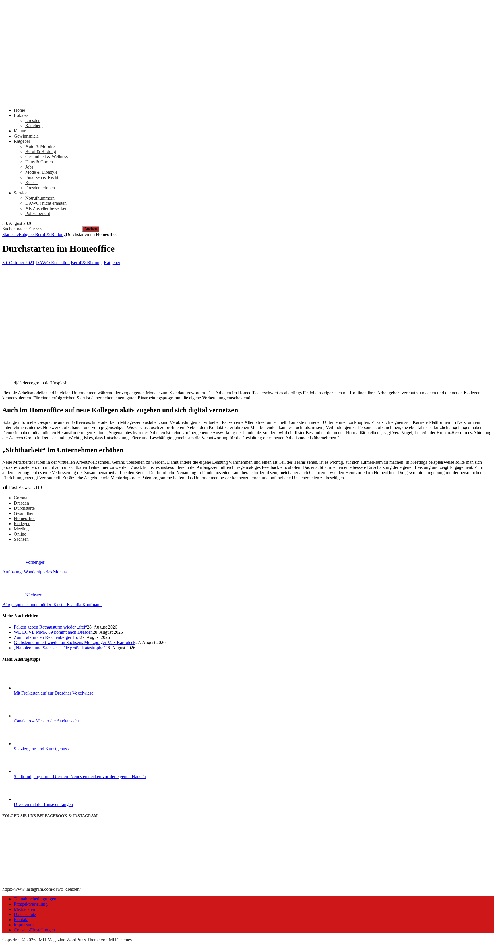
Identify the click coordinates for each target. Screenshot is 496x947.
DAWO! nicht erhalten (46, 203)
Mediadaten (24, 909)
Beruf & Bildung (40, 151)
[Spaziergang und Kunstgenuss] (35, 743)
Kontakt (21, 919)
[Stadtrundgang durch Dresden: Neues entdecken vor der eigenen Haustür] (35, 771)
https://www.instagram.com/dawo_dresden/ (41, 889)
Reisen (31, 182)
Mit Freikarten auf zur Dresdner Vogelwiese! (54, 693)
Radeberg (34, 125)
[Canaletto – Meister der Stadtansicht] (35, 715)
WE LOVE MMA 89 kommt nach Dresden (53, 632)
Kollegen (22, 523)
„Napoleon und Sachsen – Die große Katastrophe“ (59, 647)
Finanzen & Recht (41, 177)
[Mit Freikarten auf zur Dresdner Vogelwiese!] (35, 687)
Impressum (24, 924)
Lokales (21, 115)
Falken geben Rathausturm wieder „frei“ (50, 627)
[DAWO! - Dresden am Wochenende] (217, 100)
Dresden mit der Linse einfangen (43, 804)
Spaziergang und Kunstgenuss (41, 748)
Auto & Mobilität (41, 146)
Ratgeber (22, 141)
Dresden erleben (40, 187)
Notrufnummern (40, 198)
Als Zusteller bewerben (46, 208)
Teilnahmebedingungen (35, 898)
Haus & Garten (39, 161)
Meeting (21, 528)
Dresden (32, 120)
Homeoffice (24, 518)
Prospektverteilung (31, 904)
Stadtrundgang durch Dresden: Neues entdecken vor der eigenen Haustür (80, 776)
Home (19, 110)
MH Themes (120, 939)
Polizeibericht (37, 213)
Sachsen (21, 539)
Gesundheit (24, 513)
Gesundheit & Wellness (46, 156)
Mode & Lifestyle (41, 172)
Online (20, 534)
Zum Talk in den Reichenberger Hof (47, 637)
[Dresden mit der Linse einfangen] (35, 799)
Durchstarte (24, 508)
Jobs (29, 167)
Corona (20, 497)
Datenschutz (25, 914)
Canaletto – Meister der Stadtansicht (46, 720)
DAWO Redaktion (53, 262)
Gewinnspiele (26, 136)
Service (20, 192)
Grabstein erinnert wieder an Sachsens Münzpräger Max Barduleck (74, 642)
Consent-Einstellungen (34, 929)
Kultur (20, 130)
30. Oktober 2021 (18, 262)
